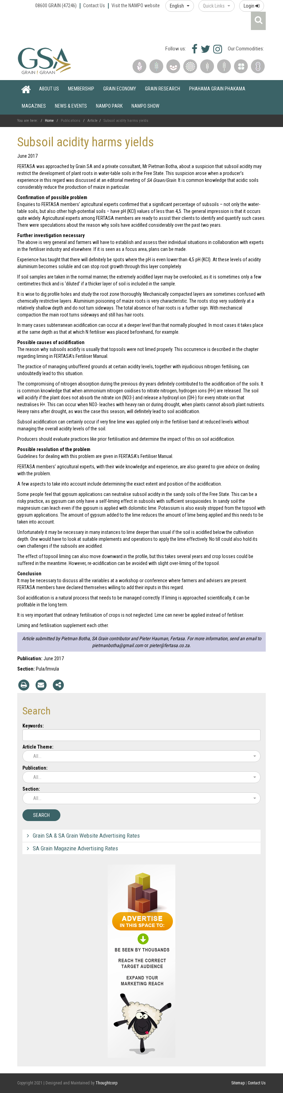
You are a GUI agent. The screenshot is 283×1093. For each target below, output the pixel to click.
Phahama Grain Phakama (217, 88)
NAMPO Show (145, 106)
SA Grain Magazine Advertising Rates (75, 848)
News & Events (71, 106)
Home (26, 88)
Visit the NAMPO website (135, 5)
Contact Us (94, 5)
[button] (179, 6)
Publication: (35, 768)
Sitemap (238, 1083)
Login (249, 6)
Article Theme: (37, 747)
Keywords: (33, 726)
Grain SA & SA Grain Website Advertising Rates (86, 835)
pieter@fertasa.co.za (169, 645)
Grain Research (162, 88)
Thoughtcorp (106, 1083)
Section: (31, 789)
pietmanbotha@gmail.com (117, 645)
